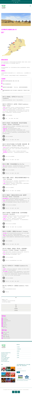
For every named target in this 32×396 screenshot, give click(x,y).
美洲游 (18, 355)
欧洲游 (18, 357)
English (17, 0)
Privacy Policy (20, 389)
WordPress (27, 389)
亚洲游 (18, 353)
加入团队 (18, 346)
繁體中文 (19, 0)
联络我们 (18, 351)
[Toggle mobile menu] (30, 5)
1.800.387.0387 (14, 0)
